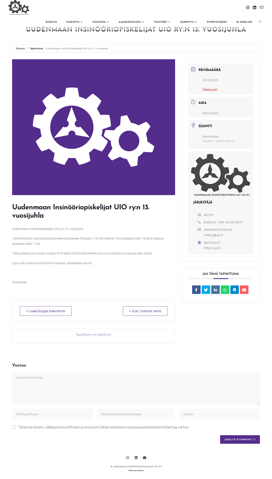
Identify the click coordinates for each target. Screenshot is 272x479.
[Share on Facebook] (196, 289)
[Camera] (144, 457)
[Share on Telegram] (234, 289)
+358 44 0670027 (230, 222)
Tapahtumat (36, 48)
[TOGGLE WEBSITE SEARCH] (260, 22)
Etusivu (21, 48)
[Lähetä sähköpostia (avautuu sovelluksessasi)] (261, 7)
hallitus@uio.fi (213, 235)
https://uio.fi (212, 248)
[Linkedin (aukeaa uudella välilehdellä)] (254, 7)
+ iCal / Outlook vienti (145, 311)
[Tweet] (206, 289)
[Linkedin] (215, 289)
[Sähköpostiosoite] (244, 289)
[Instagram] (127, 457)
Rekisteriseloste (136, 470)
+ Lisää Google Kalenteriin (45, 311)
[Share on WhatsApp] (225, 289)
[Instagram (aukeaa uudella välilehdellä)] (247, 7)
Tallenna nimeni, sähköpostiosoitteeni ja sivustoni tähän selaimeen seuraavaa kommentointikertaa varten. (103, 427)
